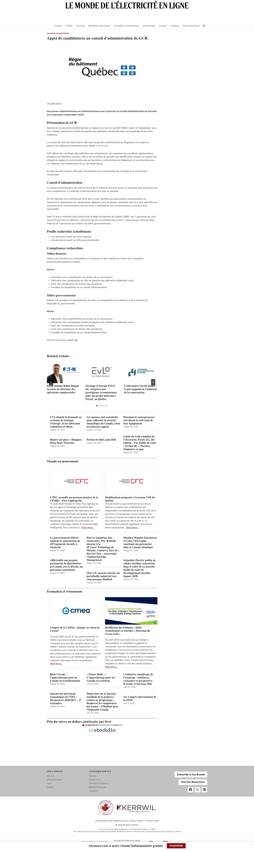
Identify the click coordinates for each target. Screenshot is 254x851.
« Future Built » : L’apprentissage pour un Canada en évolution (101, 677)
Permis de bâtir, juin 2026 (101, 439)
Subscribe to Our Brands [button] (191, 774)
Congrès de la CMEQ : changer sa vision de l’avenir (74, 629)
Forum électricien (191, 25)
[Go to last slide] (51, 382)
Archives (175, 25)
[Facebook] (190, 789)
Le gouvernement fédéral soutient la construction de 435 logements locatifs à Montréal (65, 542)
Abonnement (149, 25)
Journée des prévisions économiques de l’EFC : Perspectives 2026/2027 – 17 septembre (65, 698)
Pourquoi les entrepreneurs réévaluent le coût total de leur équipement (138, 420)
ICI (76, 340)
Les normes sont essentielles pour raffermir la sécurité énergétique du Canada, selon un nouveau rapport (103, 421)
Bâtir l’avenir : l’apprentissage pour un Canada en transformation (65, 677)
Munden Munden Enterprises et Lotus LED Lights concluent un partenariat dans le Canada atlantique (140, 542)
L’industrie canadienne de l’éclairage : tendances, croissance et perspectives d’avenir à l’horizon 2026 (138, 679)
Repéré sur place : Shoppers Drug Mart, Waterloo (66, 441)
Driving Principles (54, 780)
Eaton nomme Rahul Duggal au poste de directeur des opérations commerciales (63, 389)
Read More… (88, 527)
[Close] (251, 844)
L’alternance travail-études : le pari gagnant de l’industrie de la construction (140, 389)
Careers (50, 787)
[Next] (153, 382)
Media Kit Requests (97, 787)
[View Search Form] (203, 25)
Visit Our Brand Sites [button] (193, 782)
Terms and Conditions (98, 783)
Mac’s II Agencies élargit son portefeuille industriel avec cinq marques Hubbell (103, 576)
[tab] (96, 405)
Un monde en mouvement (58, 33)
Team (49, 783)
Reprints (92, 776)
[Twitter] (197, 789)
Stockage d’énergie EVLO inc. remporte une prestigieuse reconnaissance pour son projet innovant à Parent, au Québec (101, 392)
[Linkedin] (204, 789)
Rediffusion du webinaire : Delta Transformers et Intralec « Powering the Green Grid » (127, 630)
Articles (69, 25)
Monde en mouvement (99, 25)
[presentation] (63, 372)
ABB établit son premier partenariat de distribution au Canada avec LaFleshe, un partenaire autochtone (66, 565)
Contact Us (94, 791)
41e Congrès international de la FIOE (139, 698)
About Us (51, 776)
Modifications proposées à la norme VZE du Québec (130, 499)
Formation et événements (126, 25)
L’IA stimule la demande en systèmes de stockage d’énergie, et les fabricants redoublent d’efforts (66, 421)
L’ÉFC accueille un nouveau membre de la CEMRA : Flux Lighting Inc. (74, 499)
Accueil (58, 25)
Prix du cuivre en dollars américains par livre (79, 721)
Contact (163, 25)
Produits (81, 25)
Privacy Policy (95, 780)
